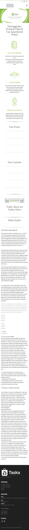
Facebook (2, 521)
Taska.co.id (12, 348)
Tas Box (2, 488)
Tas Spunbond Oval (5, 484)
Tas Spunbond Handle (5, 485)
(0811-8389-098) (4, 511)
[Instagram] (26, 1)
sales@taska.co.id (4, 501)
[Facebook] (22, 1)
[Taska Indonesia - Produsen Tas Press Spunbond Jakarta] (10, 5)
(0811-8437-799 (4, 514)
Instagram (4, 521)
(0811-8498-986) (4, 512)
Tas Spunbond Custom (5, 487)
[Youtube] (24, 1)
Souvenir (3, 489)
